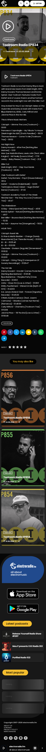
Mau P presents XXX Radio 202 (27, 646)
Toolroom (9, 39)
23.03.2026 (23, 51)
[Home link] (4, 3)
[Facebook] (26, 738)
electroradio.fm (30, 722)
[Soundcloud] (11, 738)
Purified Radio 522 (21, 657)
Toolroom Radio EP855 (16, 477)
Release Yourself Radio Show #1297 (26, 635)
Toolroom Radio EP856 (16, 417)
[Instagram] (21, 738)
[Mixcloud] (16, 738)
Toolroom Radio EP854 (16, 537)
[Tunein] (6, 738)
